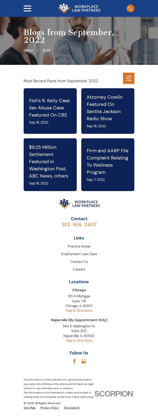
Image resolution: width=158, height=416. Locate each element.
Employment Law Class (79, 254)
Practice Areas (79, 246)
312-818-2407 (79, 224)
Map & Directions (79, 310)
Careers (79, 269)
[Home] (79, 8)
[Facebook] (74, 361)
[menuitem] (30, 408)
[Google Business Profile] (83, 361)
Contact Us (79, 261)
